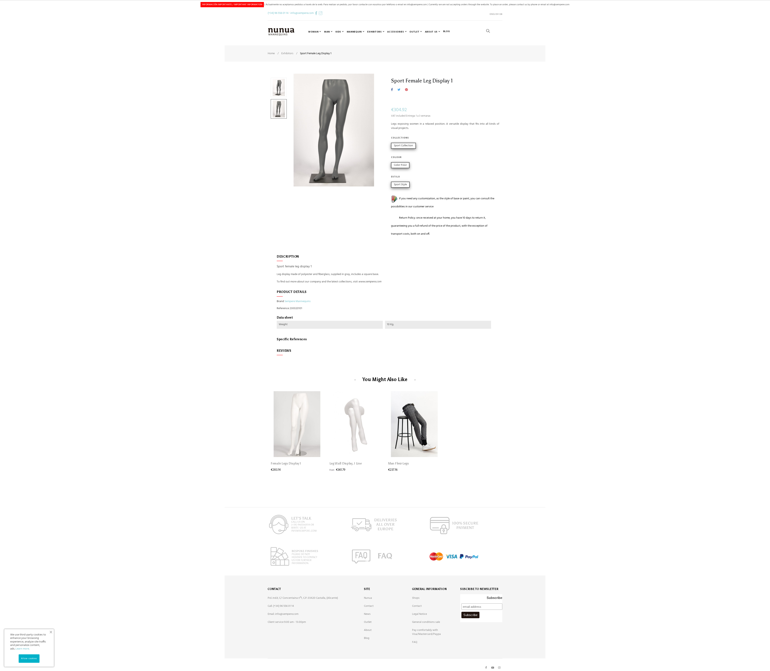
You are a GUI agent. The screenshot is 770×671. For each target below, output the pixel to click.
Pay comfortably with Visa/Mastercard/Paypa (426, 632)
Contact (369, 606)
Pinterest (406, 90)
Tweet (398, 90)
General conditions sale (426, 622)
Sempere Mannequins (298, 301)
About (368, 630)
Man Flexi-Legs (398, 463)
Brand (280, 301)
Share (392, 90)
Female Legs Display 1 (286, 463)
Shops (415, 598)
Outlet (368, 622)
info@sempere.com (302, 13)
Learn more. (22, 649)
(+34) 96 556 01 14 (278, 13)
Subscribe (494, 598)
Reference (283, 308)
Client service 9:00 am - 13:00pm (287, 622)
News (367, 614)
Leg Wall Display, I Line (345, 463)
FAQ (414, 642)
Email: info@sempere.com (283, 614)
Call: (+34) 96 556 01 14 (281, 606)
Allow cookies (29, 658)
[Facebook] (486, 668)
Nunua (368, 598)
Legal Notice (419, 614)
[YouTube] (493, 668)
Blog (366, 638)
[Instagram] (499, 668)
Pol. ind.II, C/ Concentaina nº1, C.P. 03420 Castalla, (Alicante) (303, 598)
